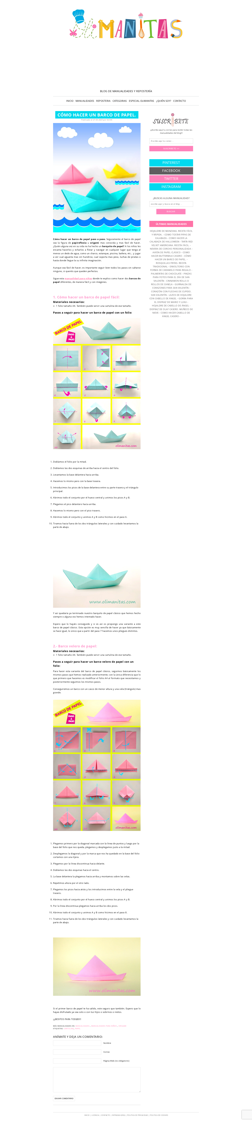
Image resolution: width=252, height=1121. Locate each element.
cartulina (69, 1028)
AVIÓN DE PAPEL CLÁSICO (167, 252)
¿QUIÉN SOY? (163, 100)
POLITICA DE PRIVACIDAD (137, 1115)
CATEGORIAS (120, 100)
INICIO (69, 100)
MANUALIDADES (85, 100)
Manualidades (83, 1026)
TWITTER (171, 178)
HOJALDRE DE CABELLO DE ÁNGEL (170, 305)
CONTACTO (179, 100)
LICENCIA (95, 1115)
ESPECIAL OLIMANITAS (141, 100)
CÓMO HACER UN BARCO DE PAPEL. (96, 115)
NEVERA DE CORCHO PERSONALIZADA (170, 248)
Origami (122, 1026)
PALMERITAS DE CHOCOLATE (166, 273)
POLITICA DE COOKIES (159, 1115)
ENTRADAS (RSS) (118, 1115)
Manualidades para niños (104, 1026)
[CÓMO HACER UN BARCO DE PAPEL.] (97, 177)
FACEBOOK (171, 170)
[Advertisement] (126, 65)
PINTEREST (171, 162)
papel (77, 1028)
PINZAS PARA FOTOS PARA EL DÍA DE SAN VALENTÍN (172, 277)
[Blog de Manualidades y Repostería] (126, 40)
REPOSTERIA (103, 100)
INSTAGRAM (171, 186)
